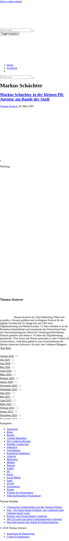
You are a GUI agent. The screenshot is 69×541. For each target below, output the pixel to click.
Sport (9, 480)
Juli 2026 (5, 359)
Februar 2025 (7, 407)
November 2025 (8, 385)
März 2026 (6, 374)
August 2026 (7, 356)
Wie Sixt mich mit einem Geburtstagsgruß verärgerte (34, 519)
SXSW (10, 483)
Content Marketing (17, 438)
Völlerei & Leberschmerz (20, 492)
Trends (10, 489)
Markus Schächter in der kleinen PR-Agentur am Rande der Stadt (32, 96)
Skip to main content (11, 1)
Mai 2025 (5, 396)
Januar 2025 (6, 411)
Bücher (10, 435)
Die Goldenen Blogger (19, 441)
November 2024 (8, 419)
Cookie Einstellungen (18, 536)
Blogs (10, 432)
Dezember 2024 (8, 415)
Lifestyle (11, 456)
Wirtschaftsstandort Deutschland (24, 495)
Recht (10, 474)
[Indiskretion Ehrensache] (31, 26)
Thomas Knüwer (9, 106)
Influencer (12, 447)
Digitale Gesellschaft (18, 444)
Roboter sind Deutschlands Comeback (27, 516)
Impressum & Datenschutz (21, 533)
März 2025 (6, 404)
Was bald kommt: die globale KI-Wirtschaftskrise (32, 522)
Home (10, 65)
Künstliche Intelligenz (18, 453)
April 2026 (6, 370)
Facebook (12, 68)
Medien (11, 462)
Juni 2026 (5, 363)
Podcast (11, 465)
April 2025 (6, 400)
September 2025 (8, 389)
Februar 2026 (7, 378)
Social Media (14, 477)
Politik (10, 468)
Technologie (13, 486)
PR (8, 471)
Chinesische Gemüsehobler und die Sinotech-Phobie (34, 507)
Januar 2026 (6, 382)
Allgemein (12, 429)
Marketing (12, 459)
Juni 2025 (5, 393)
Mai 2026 (5, 367)
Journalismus (13, 450)
